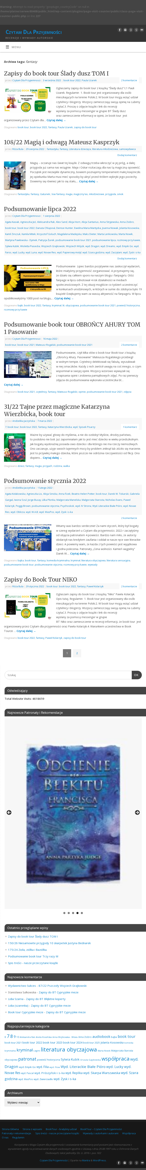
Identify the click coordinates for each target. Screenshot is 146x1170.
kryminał (56, 305)
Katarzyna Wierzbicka (60, 427)
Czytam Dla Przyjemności (34, 32)
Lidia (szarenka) (18, 1005)
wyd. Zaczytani (114, 252)
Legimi (36, 1050)
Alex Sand (61, 222)
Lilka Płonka (48, 500)
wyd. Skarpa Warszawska (101, 1073)
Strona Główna (10, 1129)
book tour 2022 (72, 80)
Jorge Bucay (34, 500)
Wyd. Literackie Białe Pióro (107, 506)
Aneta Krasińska (44, 1037)
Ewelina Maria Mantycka (87, 228)
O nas (5, 1137)
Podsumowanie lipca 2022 (40, 209)
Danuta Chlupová (45, 228)
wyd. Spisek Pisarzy (84, 427)
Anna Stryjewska (109, 222)
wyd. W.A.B (32, 512)
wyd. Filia (42, 1067)
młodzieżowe (96, 194)
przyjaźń (47, 466)
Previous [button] (9, 813)
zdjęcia (127, 391)
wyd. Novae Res (47, 252)
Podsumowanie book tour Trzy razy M (33, 956)
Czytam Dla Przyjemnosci (26, 80)
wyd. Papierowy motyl (69, 252)
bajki (20, 305)
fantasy (52, 127)
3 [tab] (73, 913)
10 (17, 1036)
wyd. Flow (54, 1067)
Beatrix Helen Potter (83, 493)
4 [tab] (77, 913)
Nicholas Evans (114, 500)
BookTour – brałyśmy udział (61, 1129)
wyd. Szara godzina (93, 252)
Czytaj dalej (56, 120)
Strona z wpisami (32, 1129)
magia (69, 194)
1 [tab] (64, 913)
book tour (23, 127)
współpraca (115, 1058)
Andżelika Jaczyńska (23, 421)
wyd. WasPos (46, 512)
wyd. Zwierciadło (43, 1079)
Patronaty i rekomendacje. (17, 1133)
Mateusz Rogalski (46, 344)
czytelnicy (41, 391)
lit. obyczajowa (71, 305)
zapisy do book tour (85, 127)
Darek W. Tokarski (118, 493)
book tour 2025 (91, 1042)
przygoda (110, 194)
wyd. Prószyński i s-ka (49, 1073)
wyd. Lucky (19, 252)
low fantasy (58, 194)
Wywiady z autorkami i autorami (100, 1133)
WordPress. (99, 1160)
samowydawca (127, 149)
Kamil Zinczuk (13, 234)
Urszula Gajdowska (90, 1059)
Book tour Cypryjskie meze (25, 1012)
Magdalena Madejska (69, 234)
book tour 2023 (52, 1042)
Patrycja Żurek (46, 240)
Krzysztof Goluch (46, 234)
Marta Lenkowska (107, 234)
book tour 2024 (72, 1042)
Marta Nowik (126, 234)
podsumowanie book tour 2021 (73, 240)
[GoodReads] (130, 30)
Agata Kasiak (12, 222)
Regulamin (18, 1137)
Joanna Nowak (110, 228)
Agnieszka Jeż (28, 222)
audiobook (101, 1036)
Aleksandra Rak (46, 222)
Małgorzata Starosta (93, 500)
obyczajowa (11, 1059)
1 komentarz (130, 427)
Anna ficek (65, 493)
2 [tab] (69, 913)
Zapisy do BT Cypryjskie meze (59, 992)
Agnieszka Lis (34, 493)
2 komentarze (129, 80)
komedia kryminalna (58, 560)
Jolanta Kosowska (129, 228)
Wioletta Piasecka (30, 246)
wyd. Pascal (27, 1073)
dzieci (21, 466)
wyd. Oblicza (18, 512)
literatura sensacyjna (118, 560)
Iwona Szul (20, 500)
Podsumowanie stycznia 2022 (45, 480)
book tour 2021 (26, 344)
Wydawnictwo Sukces (22, 985)
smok (120, 194)
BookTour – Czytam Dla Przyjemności (101, 1129)
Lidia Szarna (15, 999)
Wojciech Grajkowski (53, 246)
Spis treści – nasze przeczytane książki (57, 1133)
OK (135, 675)
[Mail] (141, 30)
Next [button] (137, 813)
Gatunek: (45, 194)
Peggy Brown (23, 506)
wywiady (92, 564)
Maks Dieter (89, 234)
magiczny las (81, 194)
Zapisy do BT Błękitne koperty (46, 999)
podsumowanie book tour (19, 564)
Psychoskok (67, 506)
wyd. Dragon (92, 246)
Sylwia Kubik (12, 246)
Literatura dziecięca (80, 149)
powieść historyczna (128, 305)
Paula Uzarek (89, 80)
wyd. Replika (74, 1073)
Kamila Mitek (29, 234)
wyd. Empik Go (124, 246)
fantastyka (53, 149)
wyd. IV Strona (83, 506)
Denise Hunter (64, 228)
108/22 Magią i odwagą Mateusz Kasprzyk (62, 142)
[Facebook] (119, 30)
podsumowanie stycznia (45, 506)
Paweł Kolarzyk (95, 586)
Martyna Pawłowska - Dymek (21, 240)
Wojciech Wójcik (75, 246)
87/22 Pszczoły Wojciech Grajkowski (62, 985)
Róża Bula (17, 149)
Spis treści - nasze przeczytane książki (33, 963)
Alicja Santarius (90, 222)
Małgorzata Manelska (68, 500)
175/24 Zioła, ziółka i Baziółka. (27, 950)
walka (66, 466)
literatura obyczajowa (93, 560)
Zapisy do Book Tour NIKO (40, 579)
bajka (21, 560)
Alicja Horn (74, 222)
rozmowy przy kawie (128, 240)
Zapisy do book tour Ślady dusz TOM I (56, 73)
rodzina (57, 466)
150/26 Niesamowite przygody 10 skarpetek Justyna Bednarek (49, 943)
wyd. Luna (31, 252)
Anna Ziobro (127, 222)
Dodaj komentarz (127, 155)
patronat (27, 1059)
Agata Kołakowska (15, 493)
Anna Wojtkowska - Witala (65, 1037)
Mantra (86, 1160)
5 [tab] (82, 913)
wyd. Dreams (108, 246)
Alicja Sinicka (50, 493)
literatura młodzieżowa (105, 149)
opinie (82, 391)
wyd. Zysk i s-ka (131, 252)
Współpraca (129, 1133)
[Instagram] (125, 30)
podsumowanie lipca (104, 240)
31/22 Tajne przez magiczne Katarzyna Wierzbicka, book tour (57, 410)
